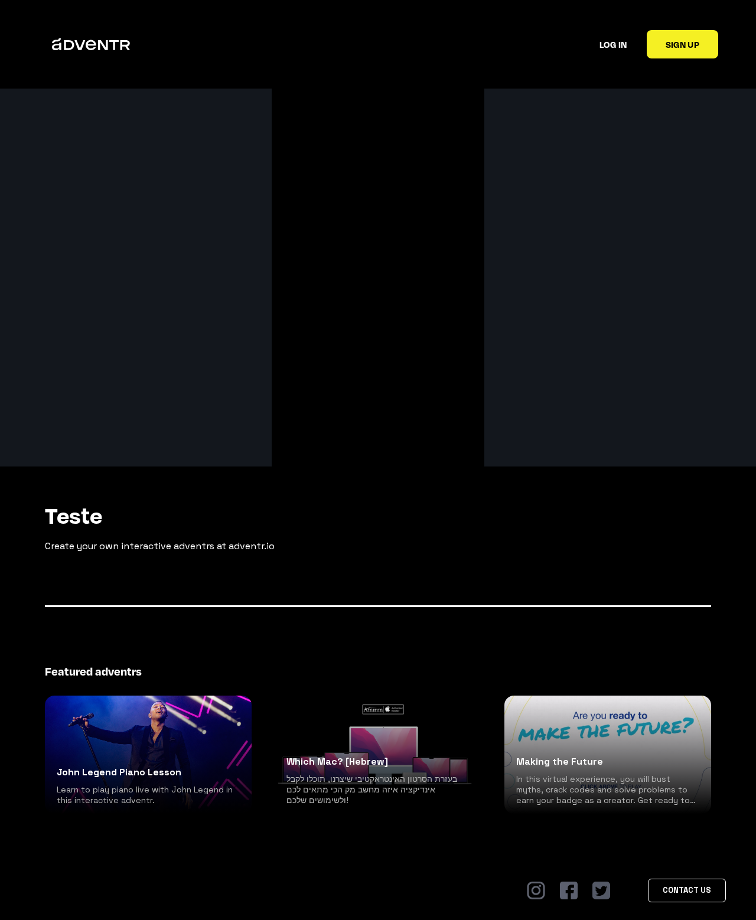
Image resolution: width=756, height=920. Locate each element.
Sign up (682, 44)
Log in (613, 44)
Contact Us (687, 890)
